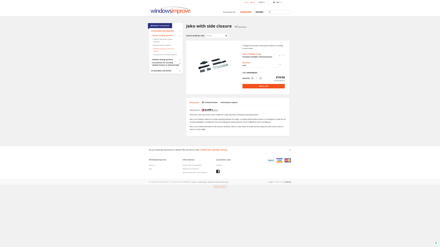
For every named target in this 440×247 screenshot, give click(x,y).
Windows (245, 12)
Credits (270, 182)
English (261, 2)
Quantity (246, 78)
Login (246, 2)
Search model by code (195, 36)
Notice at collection (220, 186)
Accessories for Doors (161, 71)
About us (152, 165)
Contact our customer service (213, 150)
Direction (246, 63)
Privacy (194, 182)
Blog (150, 169)
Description (194, 102)
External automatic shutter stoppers (162, 40)
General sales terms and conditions (195, 172)
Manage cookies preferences (218, 182)
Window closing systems (162, 59)
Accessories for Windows (162, 31)
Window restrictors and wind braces (163, 50)
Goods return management (192, 165)
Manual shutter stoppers (162, 45)
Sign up (252, 2)
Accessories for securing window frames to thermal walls (165, 64)
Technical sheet (211, 102)
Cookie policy (202, 182)
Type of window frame (251, 54)
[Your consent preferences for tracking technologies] (436, 243)
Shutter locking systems (162, 35)
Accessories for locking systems (165, 55)
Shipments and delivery (191, 169)
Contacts (219, 165)
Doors (259, 12)
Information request (229, 102)
